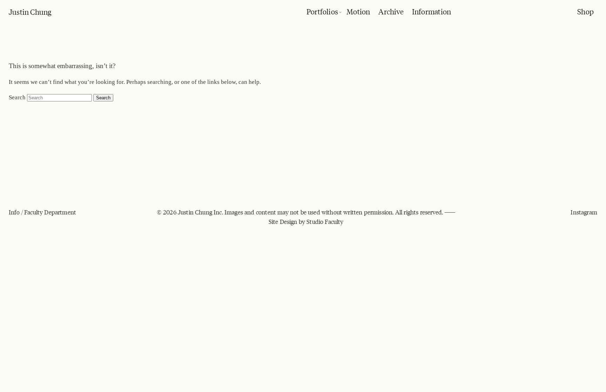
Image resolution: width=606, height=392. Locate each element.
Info (14, 212)
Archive (390, 11)
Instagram (584, 212)
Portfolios (322, 11)
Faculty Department (50, 212)
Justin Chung (30, 11)
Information (431, 11)
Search (17, 97)
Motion (358, 11)
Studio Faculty (325, 221)
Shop (585, 11)
